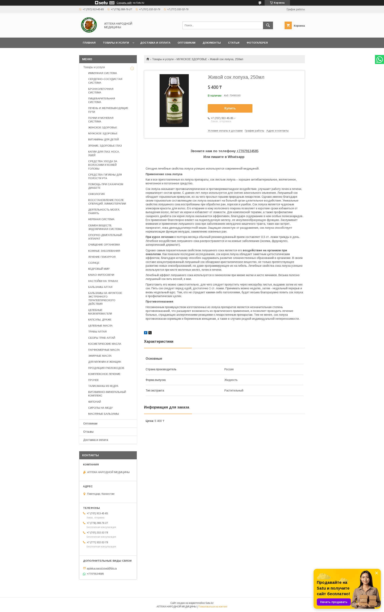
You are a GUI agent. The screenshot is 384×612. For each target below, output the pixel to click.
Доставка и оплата (155, 42)
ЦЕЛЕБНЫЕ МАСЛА (100, 325)
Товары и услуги (116, 42)
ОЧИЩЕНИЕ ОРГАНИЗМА (104, 244)
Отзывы (88, 431)
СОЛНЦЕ (93, 262)
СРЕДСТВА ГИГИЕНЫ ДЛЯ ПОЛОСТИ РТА (105, 176)
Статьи (233, 42)
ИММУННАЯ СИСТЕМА (102, 73)
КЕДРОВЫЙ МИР (99, 268)
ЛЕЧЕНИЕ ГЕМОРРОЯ (102, 256)
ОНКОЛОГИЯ (96, 194)
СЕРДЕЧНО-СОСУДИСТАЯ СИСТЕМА (105, 81)
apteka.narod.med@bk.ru (102, 568)
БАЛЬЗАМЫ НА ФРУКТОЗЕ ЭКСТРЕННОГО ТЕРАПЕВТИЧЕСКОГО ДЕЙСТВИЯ (105, 299)
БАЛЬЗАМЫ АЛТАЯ (100, 287)
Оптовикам (186, 42)
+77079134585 (247, 151)
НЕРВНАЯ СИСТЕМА (101, 219)
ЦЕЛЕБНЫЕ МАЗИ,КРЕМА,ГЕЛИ (100, 311)
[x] (150, 333)
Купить (230, 108)
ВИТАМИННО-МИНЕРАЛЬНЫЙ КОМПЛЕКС (107, 393)
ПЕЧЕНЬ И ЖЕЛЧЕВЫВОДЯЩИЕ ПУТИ (108, 110)
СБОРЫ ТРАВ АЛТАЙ (101, 337)
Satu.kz (209, 603)
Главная (89, 42)
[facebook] (145, 333)
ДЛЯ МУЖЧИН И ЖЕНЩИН (104, 361)
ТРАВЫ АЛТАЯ (97, 331)
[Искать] (268, 25)
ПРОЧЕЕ (93, 379)
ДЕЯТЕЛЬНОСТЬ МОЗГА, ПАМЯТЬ (104, 211)
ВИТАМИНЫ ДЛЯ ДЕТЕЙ (103, 139)
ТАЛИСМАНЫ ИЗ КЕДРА (103, 385)
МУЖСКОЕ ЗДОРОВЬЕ (192, 59)
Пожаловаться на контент (212, 606)
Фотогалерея (257, 42)
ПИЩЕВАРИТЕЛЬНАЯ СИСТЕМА (101, 100)
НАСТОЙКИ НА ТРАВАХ (103, 281)
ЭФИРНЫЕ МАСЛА (100, 355)
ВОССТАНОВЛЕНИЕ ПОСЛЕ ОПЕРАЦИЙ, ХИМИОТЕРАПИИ (107, 202)
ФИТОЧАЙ (94, 401)
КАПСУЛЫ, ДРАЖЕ (99, 319)
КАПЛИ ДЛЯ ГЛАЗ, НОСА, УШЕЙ (104, 153)
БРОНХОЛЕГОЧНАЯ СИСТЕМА (100, 90)
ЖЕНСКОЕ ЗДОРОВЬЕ (102, 127)
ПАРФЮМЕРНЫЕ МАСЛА (104, 349)
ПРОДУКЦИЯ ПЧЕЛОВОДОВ (106, 367)
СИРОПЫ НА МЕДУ (100, 407)
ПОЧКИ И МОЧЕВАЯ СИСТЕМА (100, 119)
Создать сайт (124, 2)
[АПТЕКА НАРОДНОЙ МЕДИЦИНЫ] (89, 32)
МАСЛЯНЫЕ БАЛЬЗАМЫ (103, 413)
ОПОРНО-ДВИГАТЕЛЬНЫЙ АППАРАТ (105, 237)
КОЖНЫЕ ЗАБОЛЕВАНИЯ (104, 250)
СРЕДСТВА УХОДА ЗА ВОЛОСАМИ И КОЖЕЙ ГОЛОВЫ (102, 165)
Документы (212, 42)
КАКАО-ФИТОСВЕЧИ (101, 274)
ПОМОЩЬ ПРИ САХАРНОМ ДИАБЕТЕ (105, 186)
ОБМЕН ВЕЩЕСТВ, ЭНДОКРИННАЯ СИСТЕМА (105, 227)
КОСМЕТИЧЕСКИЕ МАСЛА (104, 343)
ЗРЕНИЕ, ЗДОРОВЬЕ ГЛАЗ (105, 145)
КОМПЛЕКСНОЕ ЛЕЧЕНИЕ (104, 373)
